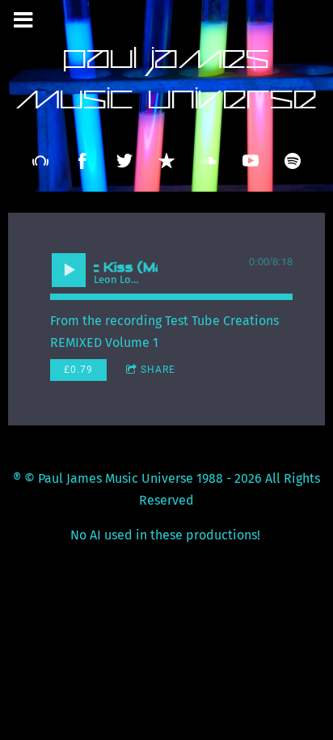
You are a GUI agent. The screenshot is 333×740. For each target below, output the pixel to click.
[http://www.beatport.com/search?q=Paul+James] (40, 161)
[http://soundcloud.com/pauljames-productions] (208, 161)
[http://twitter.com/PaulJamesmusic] (124, 161)
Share (158, 369)
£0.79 (78, 369)
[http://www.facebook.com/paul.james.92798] (82, 161)
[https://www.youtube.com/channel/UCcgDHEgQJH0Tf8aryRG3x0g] (250, 161)
